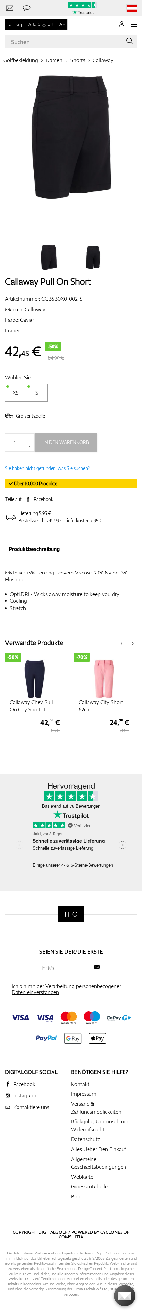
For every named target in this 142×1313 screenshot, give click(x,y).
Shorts (77, 60)
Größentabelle (30, 416)
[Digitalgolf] (71, 914)
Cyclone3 (111, 1232)
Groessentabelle (89, 1186)
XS (16, 392)
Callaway (103, 60)
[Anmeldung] (121, 24)
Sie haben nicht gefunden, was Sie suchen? (47, 468)
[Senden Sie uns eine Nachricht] (26, 8)
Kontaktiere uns (31, 1107)
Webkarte (82, 1176)
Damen (54, 60)
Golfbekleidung (20, 60)
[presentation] (121, 642)
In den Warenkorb (66, 442)
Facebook (43, 499)
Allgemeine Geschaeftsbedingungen (98, 1162)
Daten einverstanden (35, 992)
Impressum (83, 1093)
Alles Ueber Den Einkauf (98, 1149)
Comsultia (71, 1237)
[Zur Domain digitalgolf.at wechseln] (131, 8)
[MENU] (134, 24)
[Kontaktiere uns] (9, 8)
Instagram (24, 1095)
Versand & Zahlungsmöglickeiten (96, 1107)
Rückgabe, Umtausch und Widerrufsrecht (100, 1125)
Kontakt (80, 1084)
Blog (76, 1196)
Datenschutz (85, 1139)
